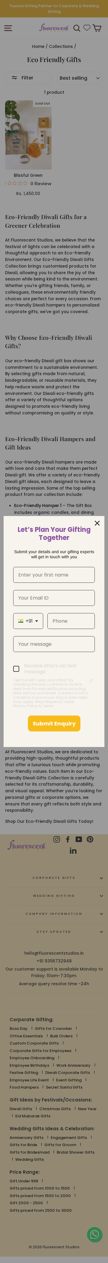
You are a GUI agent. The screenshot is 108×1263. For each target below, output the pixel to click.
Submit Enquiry (54, 723)
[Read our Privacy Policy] (91, 680)
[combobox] (28, 621)
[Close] (97, 523)
